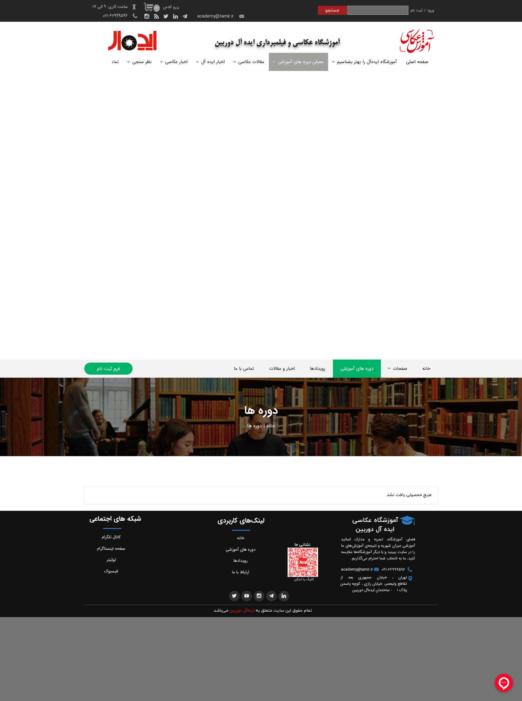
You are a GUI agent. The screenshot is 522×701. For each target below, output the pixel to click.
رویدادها (317, 368)
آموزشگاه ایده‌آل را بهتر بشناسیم (367, 62)
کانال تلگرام (111, 537)
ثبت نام (417, 10)
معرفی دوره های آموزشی (301, 62)
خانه (426, 368)
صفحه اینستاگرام (111, 548)
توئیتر (111, 559)
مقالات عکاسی (251, 62)
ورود (430, 10)
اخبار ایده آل (213, 62)
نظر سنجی (142, 62)
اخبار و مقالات (282, 368)
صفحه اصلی (417, 62)
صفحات (400, 368)
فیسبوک (111, 571)
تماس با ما (244, 368)
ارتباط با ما (240, 572)
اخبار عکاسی (176, 62)
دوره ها (254, 426)
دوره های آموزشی (356, 368)
